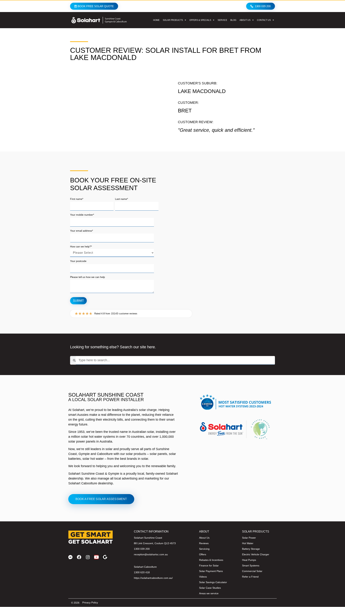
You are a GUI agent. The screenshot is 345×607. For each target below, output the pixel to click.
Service (222, 20)
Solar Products (173, 20)
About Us (245, 20)
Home (156, 20)
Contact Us (264, 20)
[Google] (105, 557)
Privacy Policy (90, 602)
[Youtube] (96, 557)
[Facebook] (79, 557)
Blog (233, 20)
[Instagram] (88, 557)
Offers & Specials (200, 20)
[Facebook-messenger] (70, 557)
